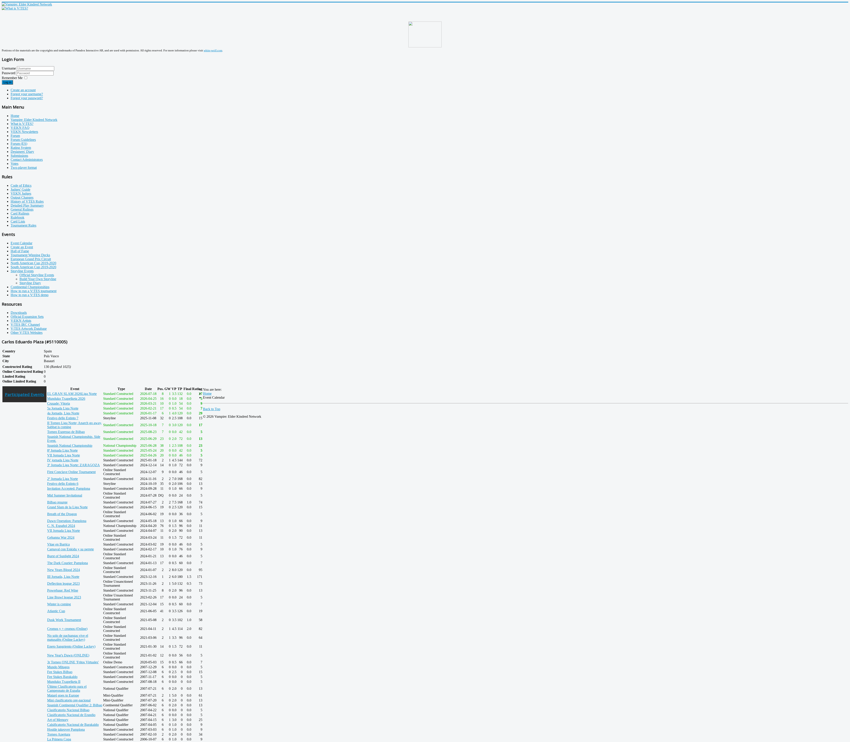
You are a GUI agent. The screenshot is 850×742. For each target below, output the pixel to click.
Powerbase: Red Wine (62, 590)
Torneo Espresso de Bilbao (66, 432)
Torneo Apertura (58, 734)
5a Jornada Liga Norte (62, 408)
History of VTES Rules (27, 201)
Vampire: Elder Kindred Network (34, 120)
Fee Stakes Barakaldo (62, 677)
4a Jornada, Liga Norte (63, 413)
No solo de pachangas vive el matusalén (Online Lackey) (67, 637)
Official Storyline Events (36, 275)
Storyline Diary (30, 283)
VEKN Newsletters (24, 132)
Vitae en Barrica (58, 544)
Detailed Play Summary (27, 205)
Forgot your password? (27, 98)
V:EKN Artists (21, 320)
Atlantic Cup (56, 611)
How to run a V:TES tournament (33, 291)
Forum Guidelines (23, 140)
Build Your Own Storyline (37, 279)
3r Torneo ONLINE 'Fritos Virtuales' (73, 662)
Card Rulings (20, 213)
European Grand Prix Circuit (31, 259)
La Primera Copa (59, 739)
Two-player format (24, 167)
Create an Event (22, 247)
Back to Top (211, 409)
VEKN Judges (21, 193)
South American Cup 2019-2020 (33, 267)
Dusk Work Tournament (64, 620)
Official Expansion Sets (27, 317)
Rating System (21, 148)
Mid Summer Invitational (64, 495)
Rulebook (17, 217)
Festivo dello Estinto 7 (62, 418)
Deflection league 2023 (63, 583)
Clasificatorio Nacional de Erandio (71, 715)
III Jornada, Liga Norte (63, 577)
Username (9, 68)
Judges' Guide (20, 189)
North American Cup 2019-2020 (33, 263)
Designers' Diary (22, 151)
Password (9, 73)
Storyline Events (22, 271)
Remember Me (12, 78)
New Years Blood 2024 (63, 570)
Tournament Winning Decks (30, 255)
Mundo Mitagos (58, 667)
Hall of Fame (20, 251)
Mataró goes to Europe (63, 695)
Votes (14, 163)
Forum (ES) (19, 144)
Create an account (23, 90)
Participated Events (24, 394)
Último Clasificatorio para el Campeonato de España (67, 688)
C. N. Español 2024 (61, 526)
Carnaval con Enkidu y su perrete (70, 549)
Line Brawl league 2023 (64, 597)
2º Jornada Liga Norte (62, 479)
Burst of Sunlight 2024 (63, 556)
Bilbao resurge (57, 502)
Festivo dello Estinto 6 (62, 484)
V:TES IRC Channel (25, 324)
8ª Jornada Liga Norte (62, 450)
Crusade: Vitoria (58, 403)
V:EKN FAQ (20, 128)
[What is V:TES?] (15, 8)
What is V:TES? (22, 124)
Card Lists (18, 221)
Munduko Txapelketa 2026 (66, 398)
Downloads (19, 313)
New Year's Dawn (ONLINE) (68, 655)
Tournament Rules (23, 225)
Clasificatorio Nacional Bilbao (68, 710)
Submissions (19, 155)
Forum (15, 136)
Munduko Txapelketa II (63, 682)
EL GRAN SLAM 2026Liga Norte (72, 394)
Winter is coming (59, 604)
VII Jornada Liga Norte (63, 455)
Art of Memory (57, 720)
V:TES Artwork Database (29, 328)
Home (15, 116)
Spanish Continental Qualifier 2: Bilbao (74, 705)
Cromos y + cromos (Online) (67, 629)
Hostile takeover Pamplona (66, 729)
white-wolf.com (213, 50)
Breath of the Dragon (62, 514)
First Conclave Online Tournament (71, 472)
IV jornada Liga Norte (62, 460)
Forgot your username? (27, 94)
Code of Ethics (21, 185)
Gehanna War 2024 (60, 537)
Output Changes (22, 197)
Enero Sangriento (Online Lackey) (71, 646)
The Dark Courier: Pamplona (67, 563)
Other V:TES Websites (26, 332)
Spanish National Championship (69, 445)
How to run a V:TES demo (29, 295)
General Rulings (22, 209)
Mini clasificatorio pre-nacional (69, 700)
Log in (7, 82)
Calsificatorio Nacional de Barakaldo (73, 724)
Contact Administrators (27, 159)
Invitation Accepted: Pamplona (68, 488)
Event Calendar (21, 243)
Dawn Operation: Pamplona (66, 521)
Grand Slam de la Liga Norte (67, 507)
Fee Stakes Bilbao (59, 672)
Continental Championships (30, 287)
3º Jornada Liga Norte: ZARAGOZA (73, 465)
